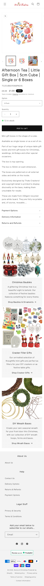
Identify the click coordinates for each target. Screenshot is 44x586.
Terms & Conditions (13, 516)
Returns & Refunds (13, 489)
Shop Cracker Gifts (21, 373)
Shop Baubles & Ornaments (20, 302)
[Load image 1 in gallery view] (11, 61)
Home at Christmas (21, 570)
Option (4, 98)
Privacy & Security (13, 511)
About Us (9, 463)
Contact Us (10, 478)
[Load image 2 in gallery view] (22, 61)
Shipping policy (30, 577)
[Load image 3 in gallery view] (33, 61)
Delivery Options (12, 484)
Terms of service (16, 577)
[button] (5, 4)
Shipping (15, 94)
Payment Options (12, 495)
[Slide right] (41, 61)
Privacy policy (32, 573)
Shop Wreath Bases (21, 443)
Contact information (23, 581)
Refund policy (20, 573)
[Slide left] (2, 61)
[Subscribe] (36, 535)
